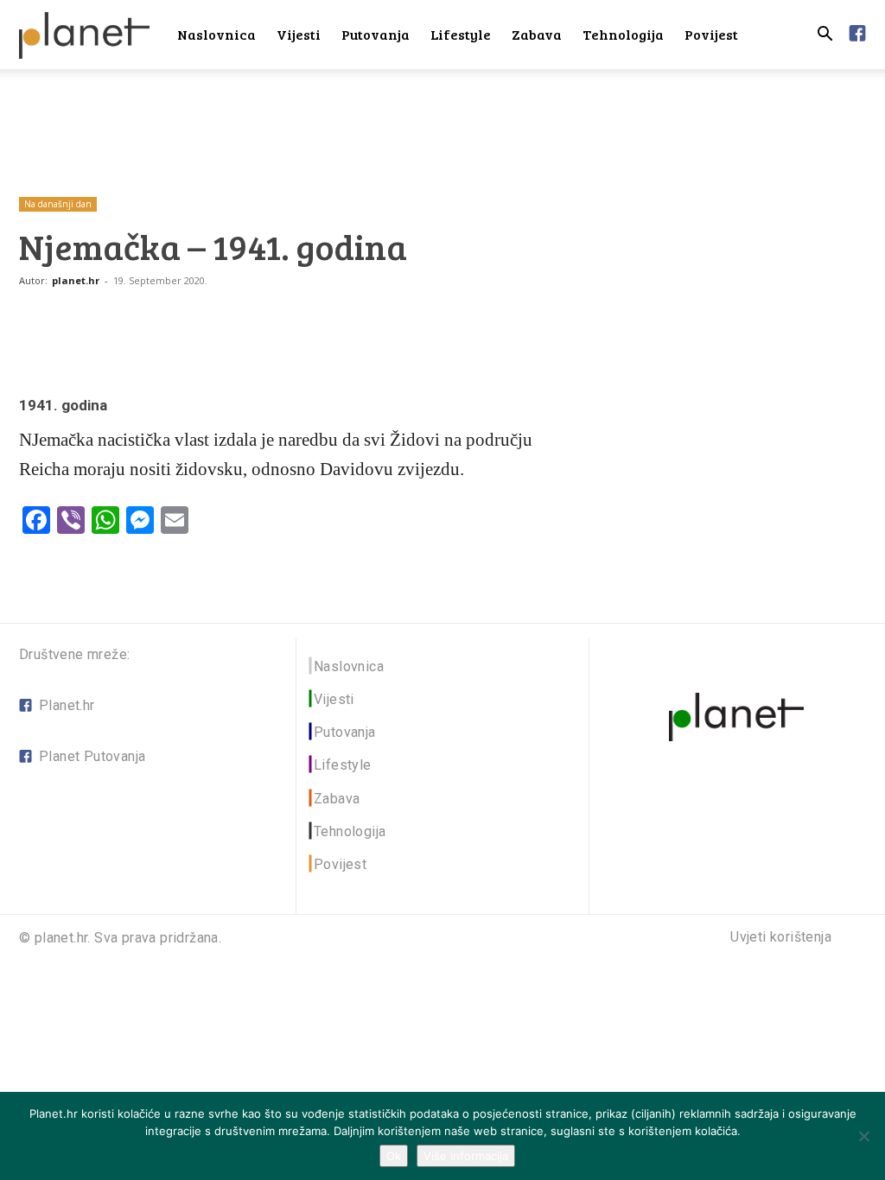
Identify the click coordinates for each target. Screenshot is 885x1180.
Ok (393, 1156)
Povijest (711, 34)
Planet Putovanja (92, 756)
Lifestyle (460, 34)
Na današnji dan (58, 204)
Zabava (537, 34)
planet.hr (75, 280)
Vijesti (299, 34)
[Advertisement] (442, 116)
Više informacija (465, 1156)
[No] (863, 1136)
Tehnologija (623, 34)
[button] (824, 36)
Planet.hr (67, 705)
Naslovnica (216, 34)
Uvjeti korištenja (780, 937)
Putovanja (375, 34)
